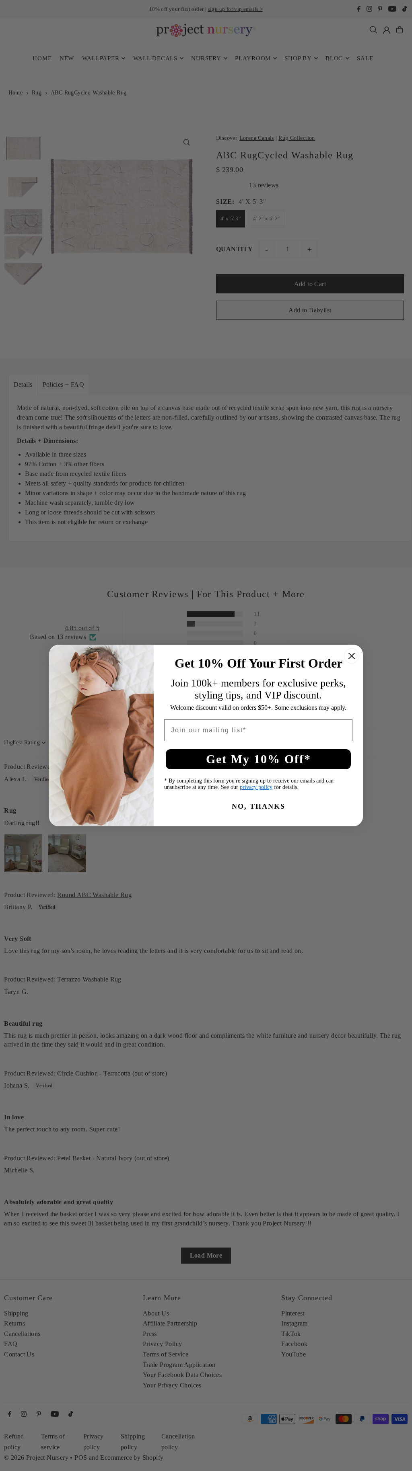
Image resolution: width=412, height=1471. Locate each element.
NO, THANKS (258, 806)
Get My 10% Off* (258, 759)
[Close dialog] (351, 656)
